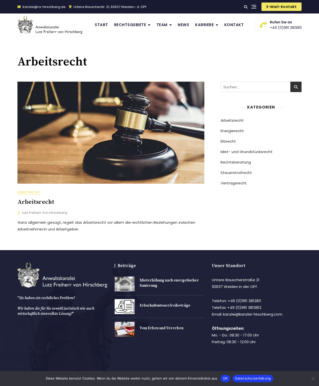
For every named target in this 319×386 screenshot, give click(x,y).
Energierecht (232, 130)
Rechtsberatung (236, 162)
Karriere (204, 24)
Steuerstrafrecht (236, 172)
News (183, 24)
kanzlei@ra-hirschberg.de (44, 6)
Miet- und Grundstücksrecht (247, 151)
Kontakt (234, 24)
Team (162, 24)
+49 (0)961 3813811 (286, 25)
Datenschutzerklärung (253, 378)
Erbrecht (228, 141)
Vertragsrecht (234, 183)
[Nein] (312, 378)
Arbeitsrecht (28, 192)
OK (225, 378)
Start (101, 24)
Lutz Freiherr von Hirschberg (44, 212)
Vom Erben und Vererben (161, 328)
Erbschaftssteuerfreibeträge (165, 305)
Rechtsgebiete (130, 24)
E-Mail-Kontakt (281, 6)
